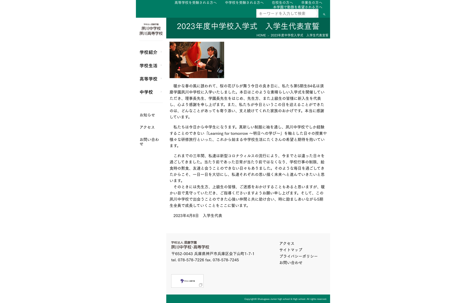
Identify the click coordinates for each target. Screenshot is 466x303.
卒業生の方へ (311, 2)
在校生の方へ (282, 2)
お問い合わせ (291, 262)
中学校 (146, 91)
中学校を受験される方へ (244, 2)
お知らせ (147, 115)
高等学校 (149, 78)
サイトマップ (290, 249)
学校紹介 (149, 52)
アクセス (287, 243)
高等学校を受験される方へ (196, 2)
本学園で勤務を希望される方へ (297, 7)
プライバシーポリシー (298, 256)
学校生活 (149, 65)
